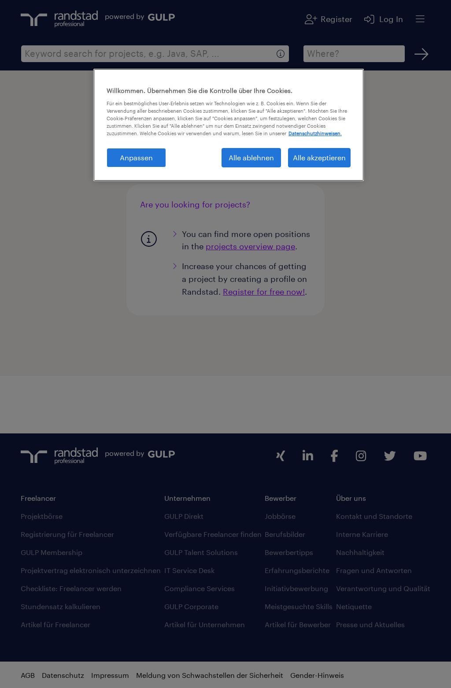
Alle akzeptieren (319, 157)
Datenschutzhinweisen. (315, 133)
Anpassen (136, 157)
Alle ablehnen (251, 157)
